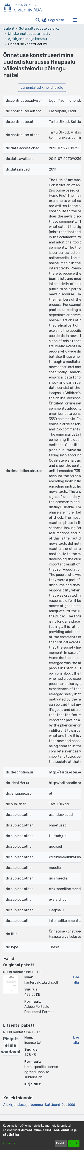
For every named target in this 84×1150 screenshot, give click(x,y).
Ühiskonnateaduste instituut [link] (29, 34)
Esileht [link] (8, 28)
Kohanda (9, 1143)
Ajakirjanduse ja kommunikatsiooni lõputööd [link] (29, 39)
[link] (39, 1105)
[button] (37, 20)
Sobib (73, 1143)
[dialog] (42, 1135)
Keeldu (60, 1143)
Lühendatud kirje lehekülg (42, 87)
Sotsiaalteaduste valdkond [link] (40, 28)
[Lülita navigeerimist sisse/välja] (75, 20)
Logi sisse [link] (56, 20)
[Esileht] (24, 7)
